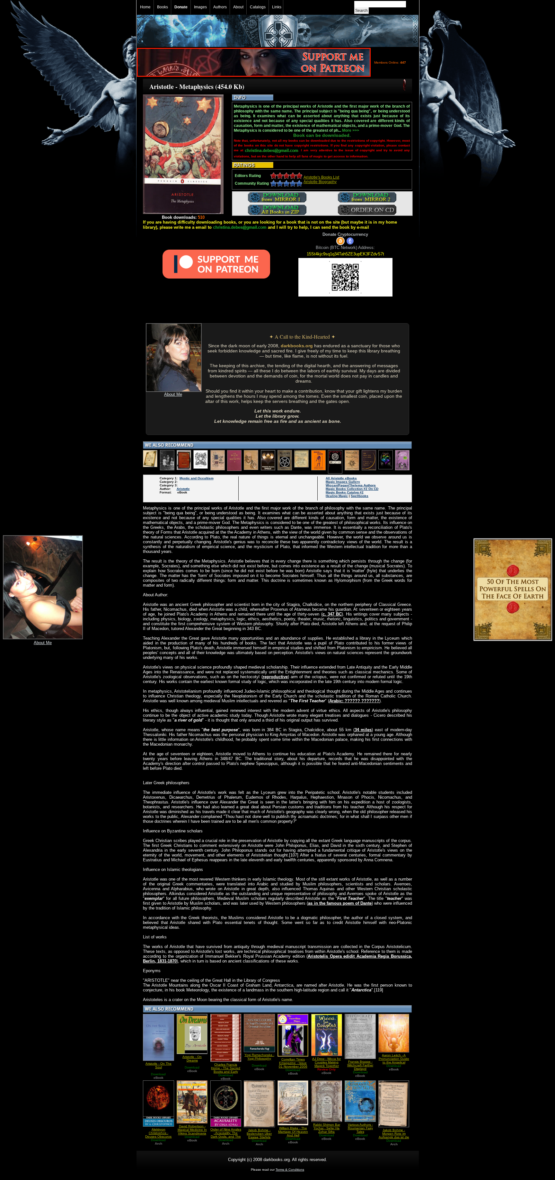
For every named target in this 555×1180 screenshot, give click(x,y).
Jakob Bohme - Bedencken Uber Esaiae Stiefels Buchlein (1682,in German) (259, 1137)
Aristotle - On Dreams (192, 1058)
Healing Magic (337, 496)
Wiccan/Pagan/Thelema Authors (351, 485)
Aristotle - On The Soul (158, 1065)
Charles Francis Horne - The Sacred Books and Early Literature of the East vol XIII (225, 1071)
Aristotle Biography (320, 182)
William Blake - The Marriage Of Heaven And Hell (293, 1131)
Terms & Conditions (290, 1169)
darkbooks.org (297, 345)
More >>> (350, 130)
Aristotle (183, 489)
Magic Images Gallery (343, 482)
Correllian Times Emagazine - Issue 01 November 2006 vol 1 (293, 1065)
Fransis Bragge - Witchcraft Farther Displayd (360, 1065)
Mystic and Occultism (197, 478)
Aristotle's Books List (321, 177)
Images (200, 7)
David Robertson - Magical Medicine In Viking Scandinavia (192, 1129)
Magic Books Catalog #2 (345, 492)
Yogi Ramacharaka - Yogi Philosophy (259, 1056)
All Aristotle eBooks (341, 478)
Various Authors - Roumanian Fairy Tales (360, 1128)
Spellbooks (359, 496)
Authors (220, 7)
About (238, 7)
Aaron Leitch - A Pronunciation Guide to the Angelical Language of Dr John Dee (394, 1062)
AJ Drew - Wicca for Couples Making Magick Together (326, 1062)
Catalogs (258, 7)
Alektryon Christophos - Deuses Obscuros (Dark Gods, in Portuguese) (158, 1136)
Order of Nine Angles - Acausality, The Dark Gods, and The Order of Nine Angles (225, 1135)
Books (162, 7)
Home (145, 7)
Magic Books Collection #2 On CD (352, 489)
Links (276, 7)
